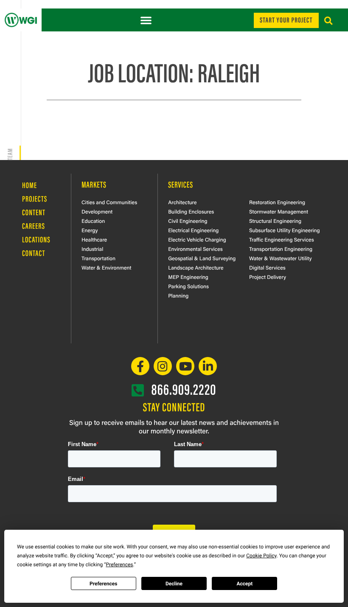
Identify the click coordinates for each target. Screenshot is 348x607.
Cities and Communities (109, 202)
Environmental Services (195, 249)
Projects (34, 198)
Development (96, 211)
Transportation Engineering (280, 249)
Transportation (98, 258)
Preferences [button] (119, 565)
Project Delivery (267, 277)
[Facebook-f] (140, 366)
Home (29, 185)
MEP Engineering (188, 277)
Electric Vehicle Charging (197, 239)
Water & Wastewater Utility (280, 258)
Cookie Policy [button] (261, 556)
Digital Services (267, 267)
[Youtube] (185, 366)
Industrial (92, 249)
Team (9, 154)
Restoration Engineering (277, 202)
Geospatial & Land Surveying (202, 258)
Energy (89, 230)
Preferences (104, 584)
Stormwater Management (278, 211)
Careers (33, 225)
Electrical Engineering (193, 230)
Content (33, 212)
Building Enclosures (191, 211)
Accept (244, 584)
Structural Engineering (275, 221)
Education (93, 221)
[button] (146, 20)
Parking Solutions (188, 286)
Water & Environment (106, 267)
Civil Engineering (187, 221)
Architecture (182, 202)
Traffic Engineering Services (281, 239)
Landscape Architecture (195, 267)
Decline (174, 584)
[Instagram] (163, 366)
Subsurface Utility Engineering (284, 230)
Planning (178, 295)
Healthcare (94, 239)
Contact (33, 253)
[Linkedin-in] (208, 366)
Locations (36, 239)
